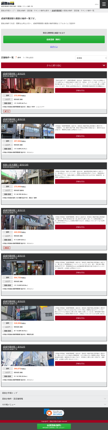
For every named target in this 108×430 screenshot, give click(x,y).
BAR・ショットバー (38, 107)
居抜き (29, 107)
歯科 (35, 198)
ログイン (54, 46)
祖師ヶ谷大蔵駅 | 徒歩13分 (15, 164)
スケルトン (30, 152)
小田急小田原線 (7, 107)
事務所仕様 (30, 334)
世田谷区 (17, 99)
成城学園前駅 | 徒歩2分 (14, 73)
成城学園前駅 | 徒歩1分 (14, 119)
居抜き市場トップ (8, 10)
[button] (54, 413)
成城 (21, 99)
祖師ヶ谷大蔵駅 (17, 198)
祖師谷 (22, 190)
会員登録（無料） (54, 39)
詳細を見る (80, 90)
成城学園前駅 (57, 10)
